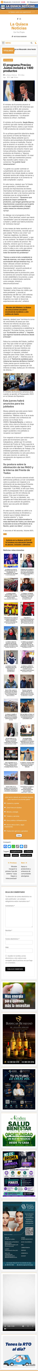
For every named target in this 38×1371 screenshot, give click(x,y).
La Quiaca (28, 851)
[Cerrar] (5, 534)
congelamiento (16, 851)
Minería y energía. (12, 812)
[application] (19, 532)
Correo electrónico (12, 939)
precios (15, 855)
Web (7, 947)
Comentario (10, 906)
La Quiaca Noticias (19, 26)
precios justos (26, 855)
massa (7, 855)
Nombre (8, 930)
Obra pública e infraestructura (17, 820)
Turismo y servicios (13, 816)
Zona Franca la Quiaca (14, 807)
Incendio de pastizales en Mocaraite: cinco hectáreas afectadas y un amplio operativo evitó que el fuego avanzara (17, 12)
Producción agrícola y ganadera (17, 831)
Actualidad (8, 60)
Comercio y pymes (13, 803)
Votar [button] (19, 835)
